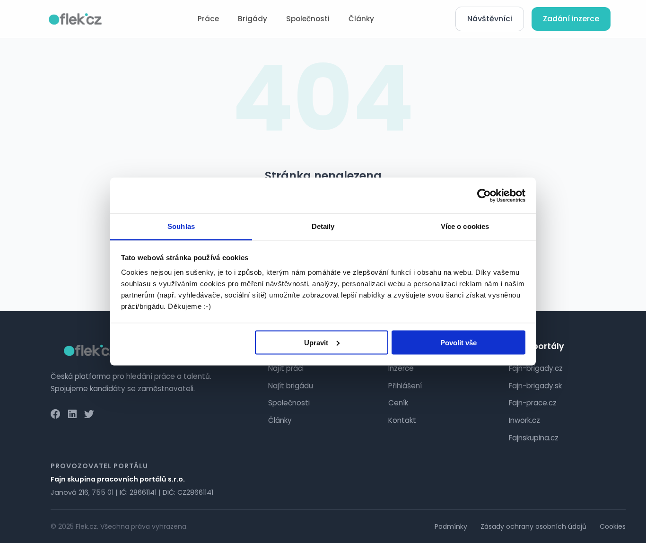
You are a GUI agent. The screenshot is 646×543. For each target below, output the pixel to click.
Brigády (252, 19)
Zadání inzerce (571, 18)
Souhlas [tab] (181, 226)
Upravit (316, 342)
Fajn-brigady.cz (536, 368)
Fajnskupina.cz (534, 438)
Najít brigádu (290, 386)
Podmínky (451, 526)
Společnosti (308, 19)
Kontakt (402, 420)
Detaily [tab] (323, 226)
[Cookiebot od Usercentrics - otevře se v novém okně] (484, 195)
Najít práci (286, 368)
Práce (208, 19)
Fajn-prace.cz (533, 403)
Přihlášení (405, 386)
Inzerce (401, 368)
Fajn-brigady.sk (535, 386)
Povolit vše (458, 342)
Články (361, 19)
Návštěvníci (489, 18)
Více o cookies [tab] (465, 226)
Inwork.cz (524, 420)
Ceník (398, 403)
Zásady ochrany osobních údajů (533, 526)
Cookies (613, 526)
